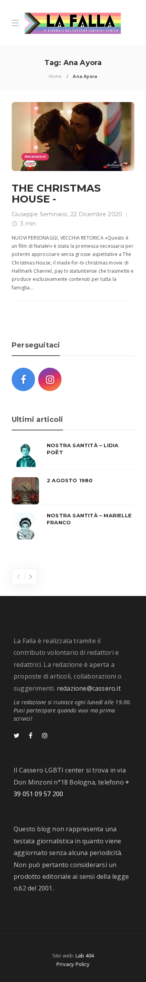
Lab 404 (85, 955)
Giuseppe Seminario (40, 214)
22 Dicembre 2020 (96, 214)
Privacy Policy (73, 964)
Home (55, 76)
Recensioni (35, 156)
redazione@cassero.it (89, 688)
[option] (73, 490)
